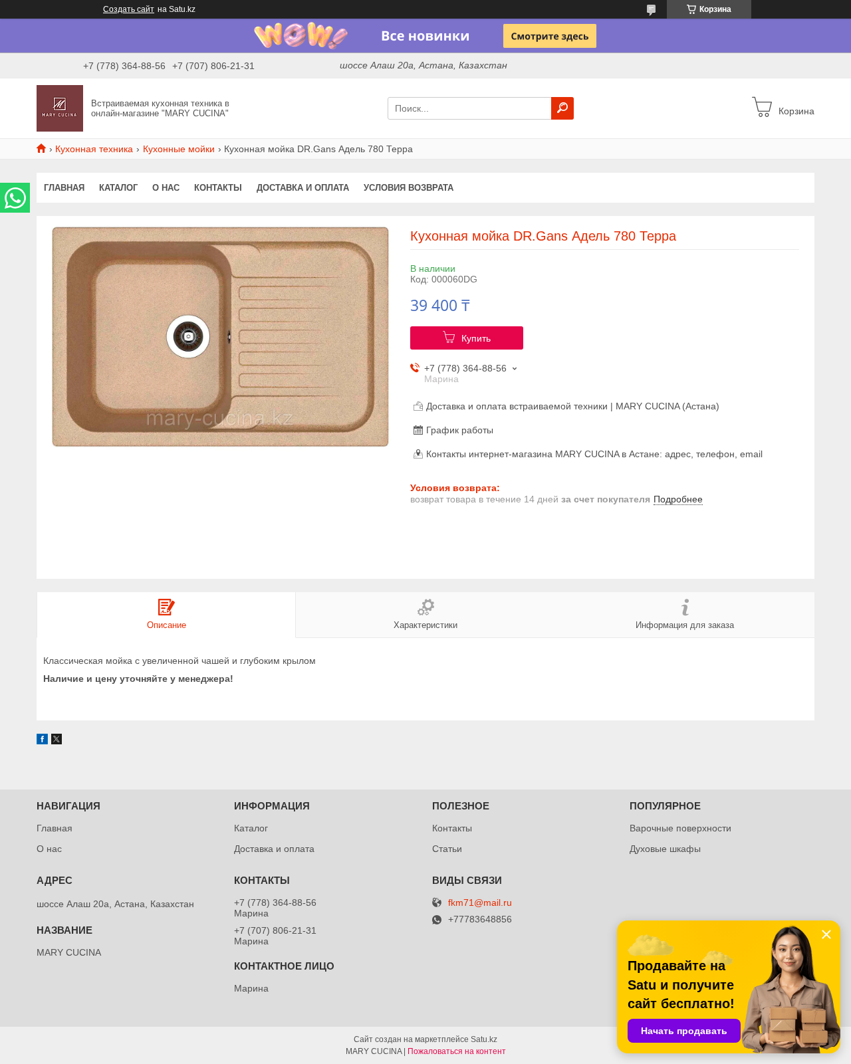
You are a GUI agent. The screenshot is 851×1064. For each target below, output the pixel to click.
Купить (476, 338)
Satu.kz (484, 1039)
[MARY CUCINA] (60, 107)
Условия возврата (408, 188)
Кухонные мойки (179, 149)
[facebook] (42, 741)
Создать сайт (128, 9)
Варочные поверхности (680, 828)
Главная (64, 188)
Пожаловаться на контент (457, 1051)
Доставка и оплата (303, 188)
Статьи (447, 848)
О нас (166, 188)
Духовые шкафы (665, 848)
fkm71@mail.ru (480, 903)
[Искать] (562, 108)
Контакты (218, 188)
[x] (56, 741)
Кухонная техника (94, 149)
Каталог (118, 188)
